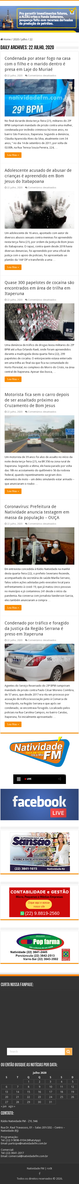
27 (6, 1102)
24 (50, 1097)
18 (61, 1091)
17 (50, 1091)
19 (72, 1091)
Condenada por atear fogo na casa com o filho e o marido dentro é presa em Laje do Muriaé (38, 64)
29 (28, 1102)
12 (72, 1086)
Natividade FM (35, 1168)
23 (39, 1097)
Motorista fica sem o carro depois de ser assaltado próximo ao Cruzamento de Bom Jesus (37, 400)
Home (7, 39)
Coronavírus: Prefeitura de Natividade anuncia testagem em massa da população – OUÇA (37, 512)
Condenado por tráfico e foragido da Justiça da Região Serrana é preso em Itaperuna (37, 628)
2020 (16, 39)
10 (50, 1086)
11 (61, 1086)
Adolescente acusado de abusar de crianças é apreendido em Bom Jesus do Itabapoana (38, 176)
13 (6, 1091)
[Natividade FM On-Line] (39, 1)
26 (72, 1097)
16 (39, 1091)
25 (61, 1097)
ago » (11, 1106)
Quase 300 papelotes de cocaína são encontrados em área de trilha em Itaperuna (39, 288)
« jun (4, 1106)
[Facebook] (39, 1173)
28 (17, 1102)
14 (17, 1091)
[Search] (68, 1051)
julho (24, 39)
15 (28, 1091)
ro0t (49, 1168)
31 (50, 1102)
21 (17, 1097)
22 (28, 1097)
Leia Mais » (13, 155)
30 (39, 1102)
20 (6, 1097)
